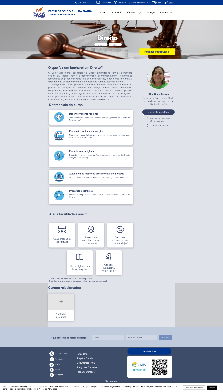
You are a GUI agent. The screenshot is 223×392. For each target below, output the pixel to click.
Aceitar (212, 387)
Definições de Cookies (194, 387)
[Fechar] (219, 387)
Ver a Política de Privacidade (45, 388)
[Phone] (77, 3)
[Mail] (154, 3)
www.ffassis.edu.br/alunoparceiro (78, 278)
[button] (103, 12)
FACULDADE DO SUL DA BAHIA (70, 11)
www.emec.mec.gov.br (98, 281)
